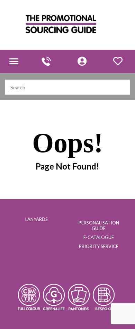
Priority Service (98, 246)
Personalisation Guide (99, 225)
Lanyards (36, 219)
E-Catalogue (98, 237)
